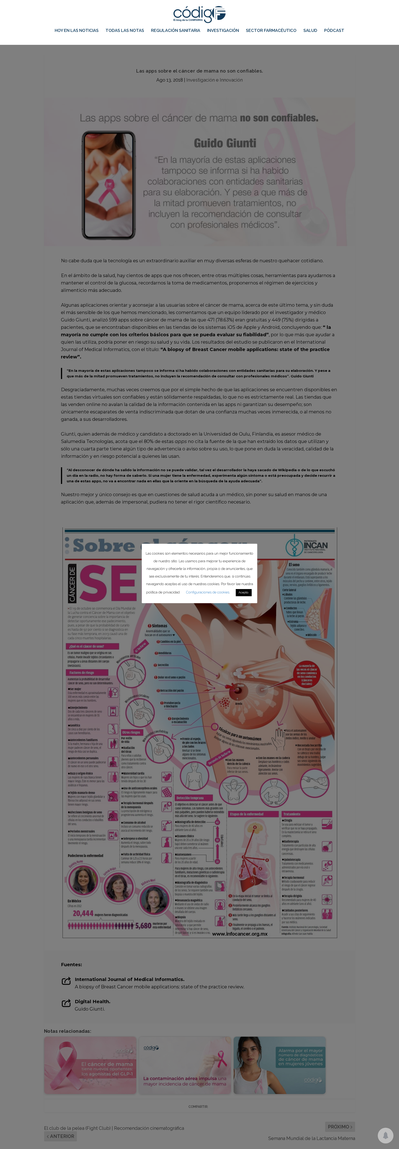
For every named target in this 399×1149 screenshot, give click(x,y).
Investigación (223, 31)
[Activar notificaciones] (385, 1135)
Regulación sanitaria (175, 31)
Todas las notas (125, 31)
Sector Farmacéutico (271, 31)
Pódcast (334, 31)
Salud (310, 31)
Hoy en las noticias (77, 31)
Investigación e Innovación (214, 80)
